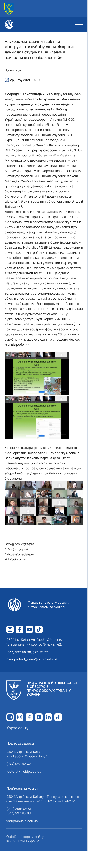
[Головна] (9, 9)
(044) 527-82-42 (18, 764)
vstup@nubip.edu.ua (22, 821)
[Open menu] (79, 24)
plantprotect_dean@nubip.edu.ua (31, 659)
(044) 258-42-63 (18, 809)
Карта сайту (17, 728)
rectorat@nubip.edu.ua (23, 771)
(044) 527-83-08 (18, 813)
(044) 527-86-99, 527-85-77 (27, 652)
